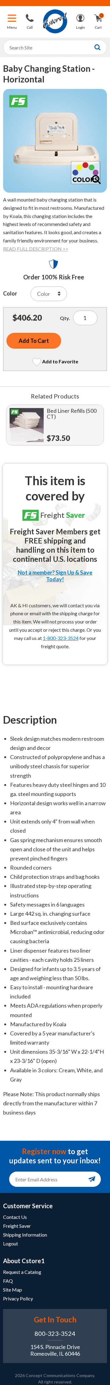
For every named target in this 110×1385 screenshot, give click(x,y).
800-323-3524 (55, 1333)
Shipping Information (25, 1235)
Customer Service (28, 1205)
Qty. (65, 318)
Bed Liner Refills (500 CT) (72, 414)
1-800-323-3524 (61, 638)
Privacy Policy (18, 1298)
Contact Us (15, 1217)
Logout (10, 1243)
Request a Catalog (22, 1272)
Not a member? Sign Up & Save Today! (55, 576)
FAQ (8, 1281)
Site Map (12, 1289)
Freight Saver (17, 1226)
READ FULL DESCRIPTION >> (35, 249)
